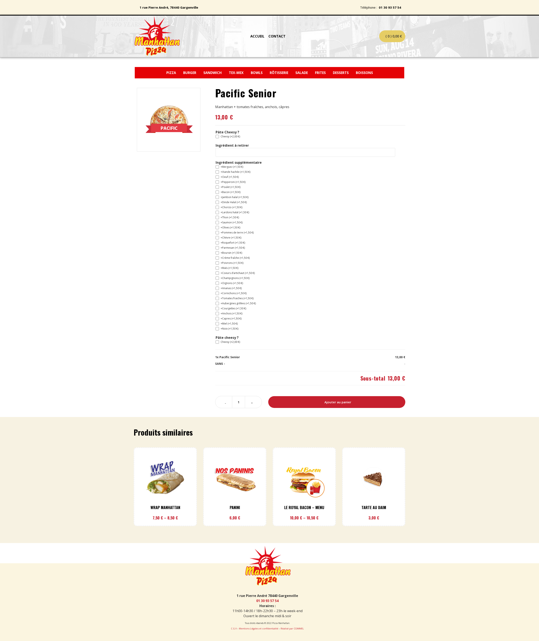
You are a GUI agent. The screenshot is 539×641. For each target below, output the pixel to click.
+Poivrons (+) (232, 263)
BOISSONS (364, 72)
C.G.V (234, 628)
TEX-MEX (236, 72)
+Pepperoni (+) (233, 182)
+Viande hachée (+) (235, 172)
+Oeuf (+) (230, 177)
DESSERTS (341, 72)
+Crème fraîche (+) (235, 258)
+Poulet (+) (230, 187)
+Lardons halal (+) (235, 212)
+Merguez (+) (232, 167)
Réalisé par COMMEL (292, 628)
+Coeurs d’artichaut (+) (238, 273)
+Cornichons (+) (234, 293)
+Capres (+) (231, 318)
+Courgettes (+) (233, 308)
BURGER (190, 72)
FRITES (321, 72)
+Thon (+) (230, 217)
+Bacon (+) (230, 192)
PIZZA (171, 72)
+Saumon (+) (232, 222)
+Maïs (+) (229, 268)
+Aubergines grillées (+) (238, 303)
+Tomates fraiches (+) (237, 298)
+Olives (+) (230, 227)
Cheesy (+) (230, 136)
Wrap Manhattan (165, 507)
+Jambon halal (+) (234, 197)
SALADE (301, 72)
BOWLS (257, 72)
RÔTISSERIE (279, 72)
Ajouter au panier (337, 402)
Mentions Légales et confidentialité (258, 628)
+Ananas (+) (231, 288)
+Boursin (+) (231, 253)
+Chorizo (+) (231, 207)
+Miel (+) (229, 323)
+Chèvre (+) (231, 237)
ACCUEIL (257, 36)
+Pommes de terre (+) (237, 232)
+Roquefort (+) (233, 242)
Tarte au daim (374, 507)
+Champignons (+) (235, 278)
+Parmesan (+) (233, 247)
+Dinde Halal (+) (234, 202)
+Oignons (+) (232, 283)
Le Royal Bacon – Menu (304, 507)
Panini (235, 507)
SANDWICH (213, 72)
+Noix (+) (229, 328)
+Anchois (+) (231, 313)
